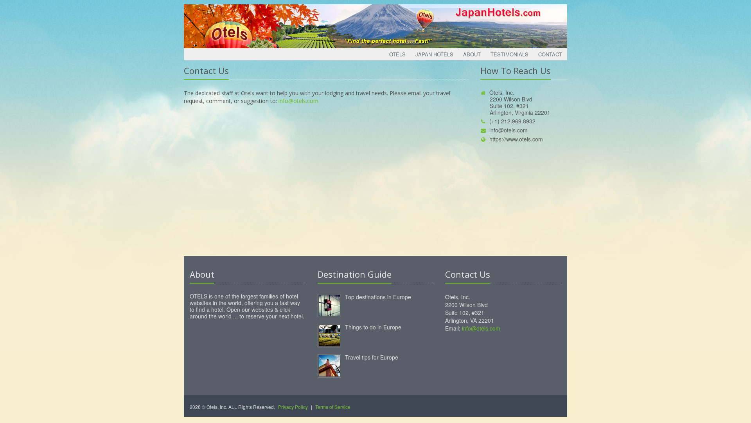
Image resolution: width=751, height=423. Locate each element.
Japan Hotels (434, 54)
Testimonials (509, 54)
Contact (550, 54)
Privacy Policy (293, 406)
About (472, 54)
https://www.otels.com (516, 139)
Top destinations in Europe (378, 297)
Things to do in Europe (373, 327)
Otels (397, 54)
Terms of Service (332, 406)
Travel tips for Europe (371, 357)
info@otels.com (298, 101)
